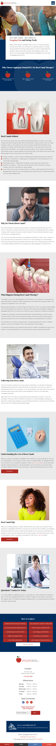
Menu (53, 2)
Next (34, 712)
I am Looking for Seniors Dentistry (41, 640)
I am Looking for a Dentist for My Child (41, 623)
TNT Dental (38, 739)
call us (40, 535)
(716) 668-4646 (28, 676)
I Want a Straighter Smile (15, 636)
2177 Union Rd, (28, 672)
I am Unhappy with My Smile (41, 632)
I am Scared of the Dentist (41, 636)
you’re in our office (37, 463)
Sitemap (23, 737)
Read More (10, 471)
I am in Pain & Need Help (15, 640)
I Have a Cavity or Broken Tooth (41, 627)
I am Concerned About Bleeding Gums (15, 627)
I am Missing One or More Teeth (15, 632)
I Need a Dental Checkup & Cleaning (15, 623)
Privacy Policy (31, 737)
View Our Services (28, 644)
